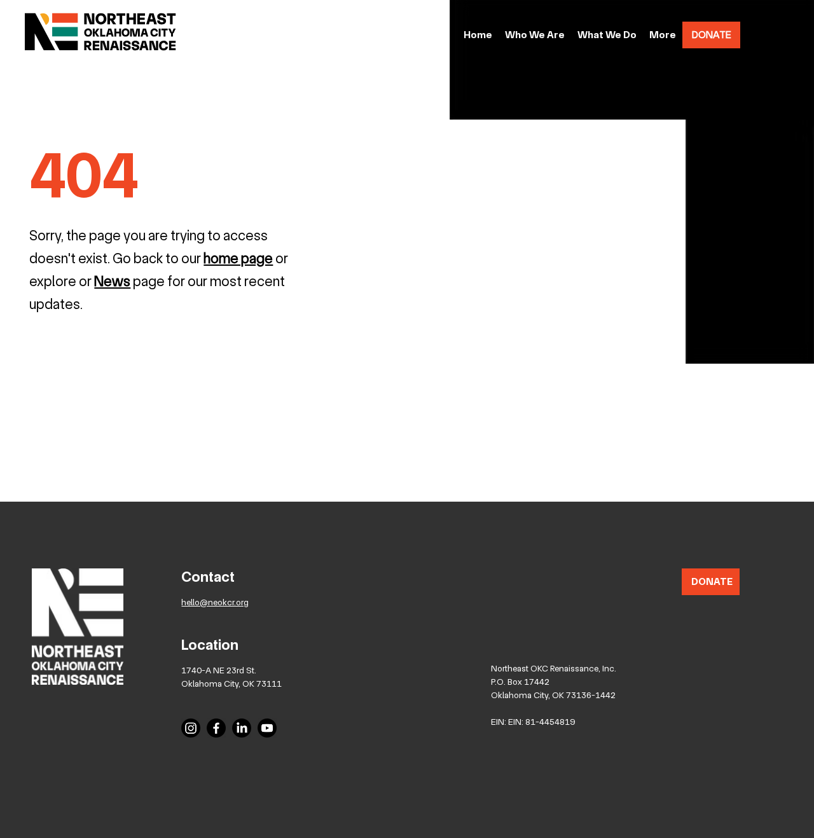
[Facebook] (216, 728)
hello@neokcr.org (215, 602)
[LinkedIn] (241, 728)
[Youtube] (267, 728)
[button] (662, 35)
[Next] (715, 275)
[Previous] (17, 275)
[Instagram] (190, 728)
